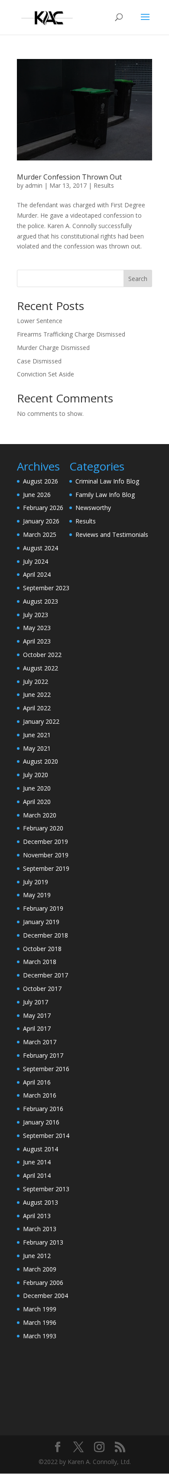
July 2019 (35, 882)
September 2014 (46, 1135)
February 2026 (43, 507)
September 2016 (46, 1069)
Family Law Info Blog (105, 494)
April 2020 (37, 801)
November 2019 (45, 855)
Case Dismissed (39, 361)
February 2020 (43, 828)
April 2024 (37, 574)
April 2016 (37, 1082)
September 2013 (46, 1189)
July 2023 (35, 615)
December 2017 (45, 975)
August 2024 (40, 548)
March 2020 (39, 815)
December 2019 (45, 841)
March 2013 (39, 1229)
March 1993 (39, 1336)
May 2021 (37, 748)
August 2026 (40, 481)
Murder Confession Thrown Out (69, 177)
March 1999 (39, 1309)
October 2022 (42, 654)
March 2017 (39, 1042)
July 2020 (35, 775)
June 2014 (37, 1162)
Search (137, 279)
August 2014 (40, 1149)
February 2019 (43, 908)
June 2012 (37, 1256)
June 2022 (37, 694)
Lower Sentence (39, 321)
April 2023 (37, 641)
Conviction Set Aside (45, 374)
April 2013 (37, 1216)
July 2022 (35, 681)
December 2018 (45, 935)
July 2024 (35, 561)
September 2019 (46, 868)
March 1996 (39, 1322)
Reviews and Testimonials (111, 534)
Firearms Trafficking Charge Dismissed (71, 334)
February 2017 (43, 1055)
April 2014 (37, 1175)
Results (104, 185)
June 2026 (37, 494)
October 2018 (42, 949)
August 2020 (40, 761)
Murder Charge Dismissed (53, 347)
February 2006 (43, 1282)
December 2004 (45, 1295)
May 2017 (37, 1015)
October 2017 (42, 988)
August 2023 (40, 601)
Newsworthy (93, 507)
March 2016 (39, 1095)
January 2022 (41, 721)
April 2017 (37, 1028)
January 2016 (41, 1122)
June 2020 (37, 788)
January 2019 (41, 922)
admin (33, 185)
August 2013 (40, 1202)
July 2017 (35, 1002)
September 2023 (46, 588)
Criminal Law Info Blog (107, 481)
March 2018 (39, 962)
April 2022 (37, 708)
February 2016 (43, 1109)
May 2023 (37, 628)
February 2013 (43, 1242)
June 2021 (37, 735)
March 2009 (39, 1269)
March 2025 (39, 534)
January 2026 (41, 521)
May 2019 (37, 895)
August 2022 (40, 668)
